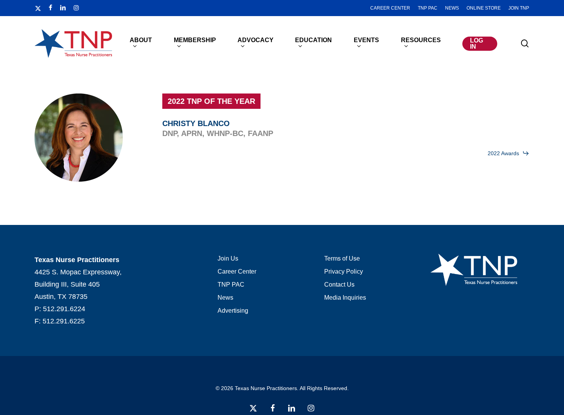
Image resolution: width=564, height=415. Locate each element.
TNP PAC (231, 284)
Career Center (237, 271)
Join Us (228, 258)
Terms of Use (342, 258)
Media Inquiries (345, 297)
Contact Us (339, 284)
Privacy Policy (343, 271)
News (225, 297)
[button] (508, 153)
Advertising (233, 310)
